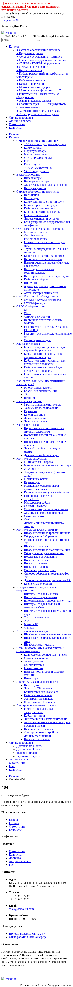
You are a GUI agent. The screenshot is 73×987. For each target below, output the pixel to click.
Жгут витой (31, 468)
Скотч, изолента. (34, 516)
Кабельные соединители (39, 208)
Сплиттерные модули (37, 340)
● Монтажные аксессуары (33, 87)
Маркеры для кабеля (37, 502)
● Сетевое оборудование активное (38, 49)
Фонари (29, 627)
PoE (26, 161)
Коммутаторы (33, 147)
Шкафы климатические (39, 644)
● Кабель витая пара (29, 70)
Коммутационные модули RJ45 (44, 201)
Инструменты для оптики (40, 597)
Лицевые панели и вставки (41, 218)
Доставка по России (29, 749)
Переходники (32, 685)
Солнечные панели (36, 658)
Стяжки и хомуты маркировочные (46, 509)
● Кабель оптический (30, 83)
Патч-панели (32, 194)
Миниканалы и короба (38, 462)
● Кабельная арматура (30, 80)
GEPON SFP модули (37, 316)
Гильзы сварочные (36, 238)
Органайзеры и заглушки (40, 570)
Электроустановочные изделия (36, 705)
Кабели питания (34, 715)
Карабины (30, 411)
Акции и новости (20, 120)
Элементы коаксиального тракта (37, 681)
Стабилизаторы (34, 664)
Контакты (15, 127)
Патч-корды (31, 198)
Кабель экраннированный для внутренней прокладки (43, 369)
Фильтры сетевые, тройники (42, 732)
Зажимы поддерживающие (41, 407)
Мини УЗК (31, 624)
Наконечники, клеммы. (39, 729)
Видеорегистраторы (37, 181)
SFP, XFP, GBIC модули (39, 157)
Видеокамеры (33, 178)
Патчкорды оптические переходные (47, 276)
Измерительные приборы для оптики (48, 600)
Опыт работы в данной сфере (28, 937)
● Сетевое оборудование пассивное (39, 56)
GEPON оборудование (30, 306)
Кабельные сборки (36, 279)
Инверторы (31, 678)
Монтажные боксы (36, 478)
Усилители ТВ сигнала (38, 698)
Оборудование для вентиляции (44, 553)
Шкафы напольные (36, 546)
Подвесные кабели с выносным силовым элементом (44, 430)
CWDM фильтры (34, 303)
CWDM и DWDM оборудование (37, 296)
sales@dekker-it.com (21, 909)
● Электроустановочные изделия (37, 114)
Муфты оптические (36, 232)
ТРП (27, 394)
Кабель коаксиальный (38, 695)
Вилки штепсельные (37, 739)
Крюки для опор (34, 414)
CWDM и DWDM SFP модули (43, 299)
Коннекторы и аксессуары (40, 205)
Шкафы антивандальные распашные (47, 634)
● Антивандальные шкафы (33, 100)
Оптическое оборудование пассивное (40, 228)
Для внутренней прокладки (41, 455)
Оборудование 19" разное (40, 536)
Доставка (15, 857)
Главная (14, 134)
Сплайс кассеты (34, 235)
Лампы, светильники (37, 735)
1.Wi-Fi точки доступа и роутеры (45, 144)
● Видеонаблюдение (29, 53)
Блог (12, 766)
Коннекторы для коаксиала (41, 691)
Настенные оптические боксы (43, 259)
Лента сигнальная (35, 421)
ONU (27, 313)
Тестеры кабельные (36, 617)
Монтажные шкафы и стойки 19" (37, 529)
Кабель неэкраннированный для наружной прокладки (44, 348)
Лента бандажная (35, 418)
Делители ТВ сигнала (38, 688)
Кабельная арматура (29, 401)
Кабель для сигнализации (40, 391)
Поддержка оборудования (40, 556)
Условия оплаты (26, 752)
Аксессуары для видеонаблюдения (46, 184)
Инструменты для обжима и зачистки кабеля (42, 605)
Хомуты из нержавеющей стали (44, 512)
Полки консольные (36, 566)
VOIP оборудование (36, 171)
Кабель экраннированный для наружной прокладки (43, 355)
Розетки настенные (36, 215)
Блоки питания (33, 668)
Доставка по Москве (29, 746)
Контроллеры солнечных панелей (45, 654)
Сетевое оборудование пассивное (37, 191)
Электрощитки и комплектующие (45, 718)
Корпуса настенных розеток (42, 211)
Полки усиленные (35, 563)
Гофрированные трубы (38, 495)
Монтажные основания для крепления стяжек (41, 487)
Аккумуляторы (33, 661)
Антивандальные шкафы (32, 631)
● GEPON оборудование (32, 66)
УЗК (27, 620)
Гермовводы (32, 482)
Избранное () (10, 20)
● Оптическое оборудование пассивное (41, 60)
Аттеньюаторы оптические (41, 293)
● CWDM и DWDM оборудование (38, 63)
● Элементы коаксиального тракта (38, 110)
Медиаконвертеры (35, 154)
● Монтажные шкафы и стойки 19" (39, 90)
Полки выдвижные (36, 560)
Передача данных (35, 188)
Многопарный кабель (38, 387)
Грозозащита (32, 164)
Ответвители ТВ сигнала (40, 702)
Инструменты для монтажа (41, 593)
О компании (17, 124)
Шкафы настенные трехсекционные (47, 533)
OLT (27, 309)
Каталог (14, 46)
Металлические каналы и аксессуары (48, 465)
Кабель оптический (28, 424)
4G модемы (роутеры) (38, 167)
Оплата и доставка (21, 117)
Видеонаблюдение (28, 174)
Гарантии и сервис (28, 756)
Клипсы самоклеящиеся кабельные (46, 492)
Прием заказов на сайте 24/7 (27, 933)
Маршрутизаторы (35, 151)
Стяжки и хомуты (35, 505)
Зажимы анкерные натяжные (42, 404)
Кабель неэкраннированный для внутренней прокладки (44, 362)
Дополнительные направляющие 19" (47, 580)
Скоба (28, 519)
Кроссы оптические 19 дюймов (44, 255)
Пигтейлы (30, 282)
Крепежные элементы (38, 583)
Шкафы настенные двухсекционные (47, 549)
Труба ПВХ (31, 499)
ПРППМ (29, 397)
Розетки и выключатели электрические (39, 710)
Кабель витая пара (28, 343)
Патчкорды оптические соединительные (39, 271)
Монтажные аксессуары (31, 458)
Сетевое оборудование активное (37, 140)
